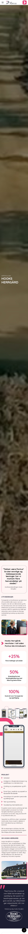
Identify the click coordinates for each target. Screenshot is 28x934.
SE (24, 930)
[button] (3, 2)
